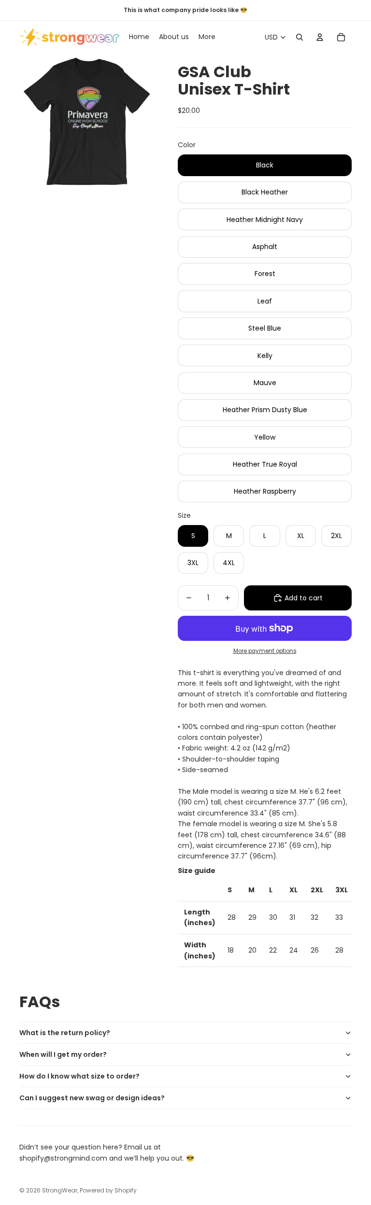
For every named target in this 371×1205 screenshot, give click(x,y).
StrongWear (59, 1190)
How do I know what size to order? (79, 1076)
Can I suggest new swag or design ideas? (92, 1098)
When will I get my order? (63, 1054)
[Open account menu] (319, 37)
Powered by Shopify (108, 1190)
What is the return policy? (64, 1033)
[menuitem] (207, 37)
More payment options (265, 651)
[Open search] (299, 37)
